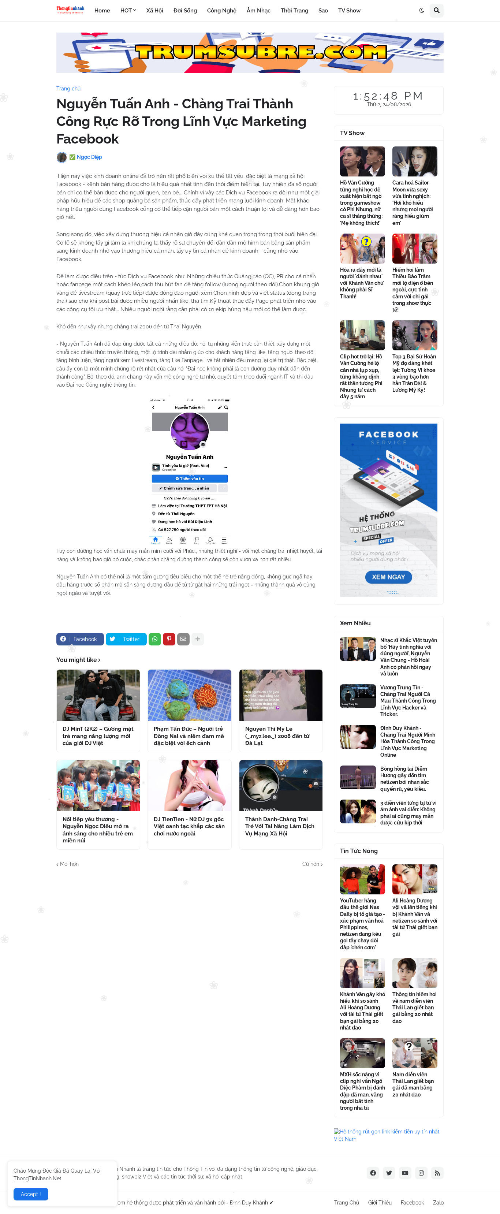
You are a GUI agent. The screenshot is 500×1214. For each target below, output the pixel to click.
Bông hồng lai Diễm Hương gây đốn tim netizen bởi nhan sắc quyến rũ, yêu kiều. (404, 779)
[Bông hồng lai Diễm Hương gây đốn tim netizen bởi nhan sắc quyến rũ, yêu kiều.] (358, 777)
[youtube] (405, 1173)
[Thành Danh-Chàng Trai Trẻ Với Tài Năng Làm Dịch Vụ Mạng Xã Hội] (280, 785)
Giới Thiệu (380, 1203)
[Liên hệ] (388, 595)
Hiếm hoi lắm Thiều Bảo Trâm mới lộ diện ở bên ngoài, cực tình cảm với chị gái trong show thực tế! (412, 290)
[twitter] (389, 1173)
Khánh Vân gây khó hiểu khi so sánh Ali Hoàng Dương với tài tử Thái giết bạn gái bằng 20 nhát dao (362, 1011)
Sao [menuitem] (323, 10)
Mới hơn (69, 864)
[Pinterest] (169, 639)
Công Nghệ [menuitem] (221, 10)
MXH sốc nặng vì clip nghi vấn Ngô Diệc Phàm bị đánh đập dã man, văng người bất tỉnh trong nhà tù (362, 1091)
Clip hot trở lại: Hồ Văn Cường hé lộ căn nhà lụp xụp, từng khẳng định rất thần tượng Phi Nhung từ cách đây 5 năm (361, 376)
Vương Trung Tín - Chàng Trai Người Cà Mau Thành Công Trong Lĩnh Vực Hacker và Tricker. (408, 701)
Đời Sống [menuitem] (185, 10)
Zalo (438, 1203)
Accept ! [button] (31, 1194)
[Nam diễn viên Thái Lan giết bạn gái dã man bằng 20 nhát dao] (414, 1053)
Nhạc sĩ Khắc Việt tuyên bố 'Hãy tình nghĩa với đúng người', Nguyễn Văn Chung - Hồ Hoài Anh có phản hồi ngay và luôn (408, 657)
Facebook (412, 1203)
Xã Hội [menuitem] (154, 10)
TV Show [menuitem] (349, 10)
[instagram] (421, 1173)
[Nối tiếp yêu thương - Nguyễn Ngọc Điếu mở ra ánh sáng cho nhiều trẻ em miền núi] (98, 785)
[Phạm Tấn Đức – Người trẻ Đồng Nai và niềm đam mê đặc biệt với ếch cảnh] (189, 695)
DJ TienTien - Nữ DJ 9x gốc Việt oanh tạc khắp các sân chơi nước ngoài (189, 826)
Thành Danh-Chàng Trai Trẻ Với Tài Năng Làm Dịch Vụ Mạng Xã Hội (279, 826)
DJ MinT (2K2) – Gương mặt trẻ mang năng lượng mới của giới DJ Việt (98, 736)
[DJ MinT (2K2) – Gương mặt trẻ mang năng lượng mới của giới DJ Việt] (98, 695)
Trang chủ (68, 88)
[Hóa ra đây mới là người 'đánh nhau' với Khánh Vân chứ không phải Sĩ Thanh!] (362, 249)
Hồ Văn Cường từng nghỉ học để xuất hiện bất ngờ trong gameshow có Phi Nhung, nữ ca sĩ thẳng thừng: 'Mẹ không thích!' (361, 203)
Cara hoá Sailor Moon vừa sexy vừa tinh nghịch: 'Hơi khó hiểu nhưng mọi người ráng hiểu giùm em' (412, 203)
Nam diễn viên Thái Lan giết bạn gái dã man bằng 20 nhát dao (413, 1085)
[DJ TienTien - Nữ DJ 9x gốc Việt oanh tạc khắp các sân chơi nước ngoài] (189, 785)
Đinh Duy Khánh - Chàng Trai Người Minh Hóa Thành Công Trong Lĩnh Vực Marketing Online (407, 741)
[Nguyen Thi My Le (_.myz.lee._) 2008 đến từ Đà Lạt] (280, 695)
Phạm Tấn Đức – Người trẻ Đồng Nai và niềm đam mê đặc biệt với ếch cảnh (189, 736)
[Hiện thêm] (197, 639)
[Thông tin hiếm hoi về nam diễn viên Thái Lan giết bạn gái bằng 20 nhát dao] (414, 973)
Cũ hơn (310, 864)
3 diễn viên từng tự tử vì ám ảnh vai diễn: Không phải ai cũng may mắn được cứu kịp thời (408, 813)
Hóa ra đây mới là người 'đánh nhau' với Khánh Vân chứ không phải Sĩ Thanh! (362, 283)
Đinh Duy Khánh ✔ (252, 1203)
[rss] (437, 1173)
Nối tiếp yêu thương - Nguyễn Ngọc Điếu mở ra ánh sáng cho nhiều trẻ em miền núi (98, 830)
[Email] (183, 639)
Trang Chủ (346, 1203)
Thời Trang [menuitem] (294, 10)
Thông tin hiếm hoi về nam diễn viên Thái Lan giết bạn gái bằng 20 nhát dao (414, 1007)
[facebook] (373, 1173)
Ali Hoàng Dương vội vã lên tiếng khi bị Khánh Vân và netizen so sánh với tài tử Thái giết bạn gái (414, 917)
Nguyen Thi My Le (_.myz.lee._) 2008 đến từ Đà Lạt (277, 736)
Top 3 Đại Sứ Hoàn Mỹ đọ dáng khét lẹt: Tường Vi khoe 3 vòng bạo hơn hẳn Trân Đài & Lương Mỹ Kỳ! (414, 373)
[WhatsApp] (155, 639)
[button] (422, 11)
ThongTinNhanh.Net (37, 1178)
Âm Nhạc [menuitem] (258, 10)
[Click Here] (250, 71)
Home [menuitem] (102, 10)
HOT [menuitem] (126, 10)
